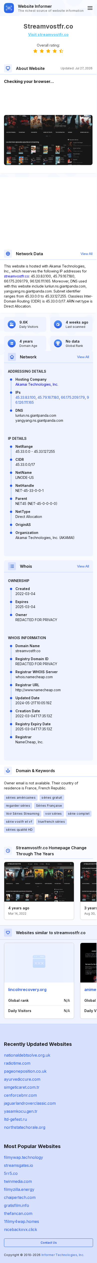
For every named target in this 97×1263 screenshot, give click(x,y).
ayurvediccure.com (22, 1079)
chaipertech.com (20, 1197)
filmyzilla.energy (19, 1189)
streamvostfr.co (16, 276)
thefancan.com (18, 1213)
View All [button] (87, 254)
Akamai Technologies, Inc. (36, 384)
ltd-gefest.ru (15, 1119)
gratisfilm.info (16, 1205)
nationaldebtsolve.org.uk (27, 1055)
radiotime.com (17, 1063)
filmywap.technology (23, 1157)
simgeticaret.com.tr (22, 1087)
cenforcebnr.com (20, 1095)
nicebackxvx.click (20, 1229)
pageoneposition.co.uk (25, 1071)
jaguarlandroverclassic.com (30, 1103)
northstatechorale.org (24, 1127)
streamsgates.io (18, 1165)
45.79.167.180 (48, 397)
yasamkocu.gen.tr (21, 1111)
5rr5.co (11, 1173)
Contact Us (49, 1242)
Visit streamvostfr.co (48, 34)
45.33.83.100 (25, 397)
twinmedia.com (18, 1181)
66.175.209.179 (73, 397)
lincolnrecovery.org (27, 989)
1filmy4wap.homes (21, 1221)
